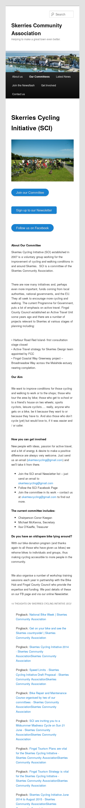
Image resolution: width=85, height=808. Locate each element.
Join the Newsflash (23, 85)
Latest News (63, 76)
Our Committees (39, 76)
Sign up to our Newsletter (34, 210)
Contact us (18, 94)
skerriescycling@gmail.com (45, 460)
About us (17, 76)
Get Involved (48, 85)
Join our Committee (30, 192)
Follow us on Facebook (32, 227)
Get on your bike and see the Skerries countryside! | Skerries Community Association (41, 632)
